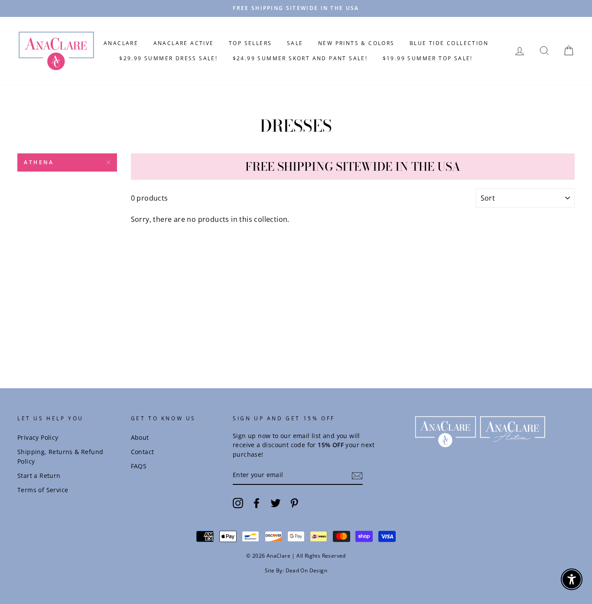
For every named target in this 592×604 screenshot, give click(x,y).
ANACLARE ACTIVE (183, 43)
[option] (296, 8)
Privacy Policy (38, 437)
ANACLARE (121, 43)
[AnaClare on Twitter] (275, 503)
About (140, 437)
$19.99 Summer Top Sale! (428, 58)
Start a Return (39, 475)
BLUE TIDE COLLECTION (449, 43)
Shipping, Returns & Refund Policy (60, 456)
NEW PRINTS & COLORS (356, 43)
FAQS (139, 466)
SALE (295, 43)
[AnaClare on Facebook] (256, 503)
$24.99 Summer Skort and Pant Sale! (300, 58)
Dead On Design (307, 570)
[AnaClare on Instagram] (238, 503)
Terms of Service (42, 490)
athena (39, 162)
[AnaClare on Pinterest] (294, 503)
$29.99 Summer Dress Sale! (168, 58)
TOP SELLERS (250, 43)
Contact (142, 452)
